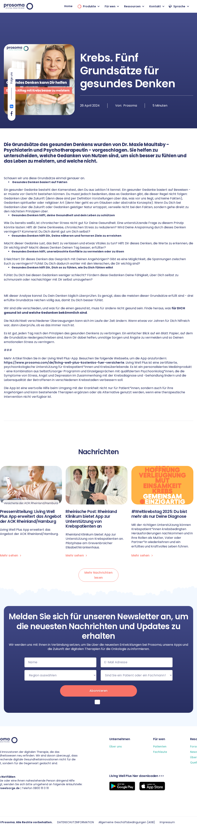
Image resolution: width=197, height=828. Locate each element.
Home (68, 6)
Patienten (159, 746)
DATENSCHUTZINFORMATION (75, 822)
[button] (88, 6)
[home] (18, 6)
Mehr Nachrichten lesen (98, 575)
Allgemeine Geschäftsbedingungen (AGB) (126, 822)
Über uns (115, 746)
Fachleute (160, 752)
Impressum (167, 822)
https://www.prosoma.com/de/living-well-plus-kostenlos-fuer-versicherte (64, 362)
